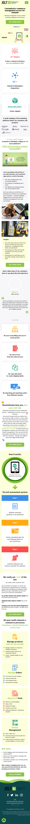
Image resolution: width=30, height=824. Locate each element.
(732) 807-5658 (15, 805)
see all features (15, 774)
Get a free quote (15, 22)
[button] (12, 320)
